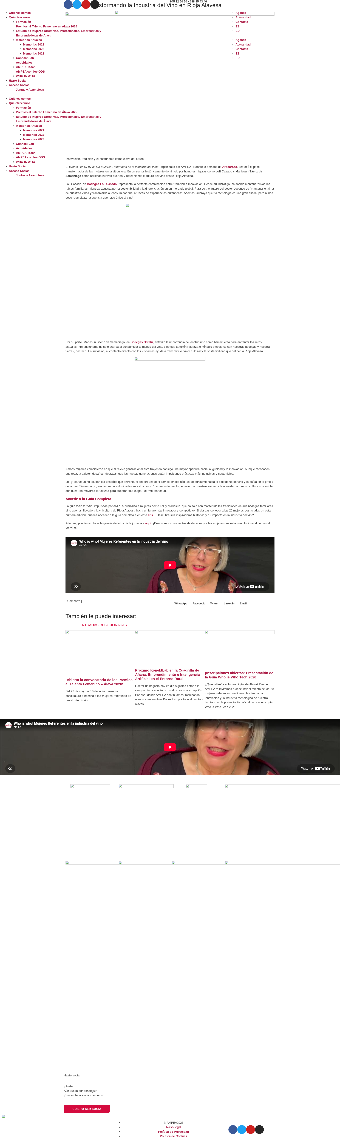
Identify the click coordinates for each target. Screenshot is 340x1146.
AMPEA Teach (25, 67)
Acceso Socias (19, 85)
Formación (23, 22)
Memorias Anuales (29, 40)
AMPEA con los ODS (30, 71)
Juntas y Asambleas (30, 89)
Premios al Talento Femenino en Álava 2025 (46, 26)
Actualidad (243, 17)
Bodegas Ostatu (142, 342)
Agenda (241, 13)
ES (237, 26)
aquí (148, 523)
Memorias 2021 (33, 44)
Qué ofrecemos (19, 17)
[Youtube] (85, 4)
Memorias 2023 (33, 53)
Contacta (242, 22)
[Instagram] (94, 4)
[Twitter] (77, 4)
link (150, 515)
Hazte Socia (17, 80)
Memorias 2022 (33, 49)
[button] (57, 94)
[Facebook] (68, 4)
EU (238, 31)
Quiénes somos (20, 13)
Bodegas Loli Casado (102, 184)
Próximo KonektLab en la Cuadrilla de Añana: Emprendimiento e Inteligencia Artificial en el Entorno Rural (167, 674)
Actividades (24, 62)
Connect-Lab (25, 58)
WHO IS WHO (25, 76)
